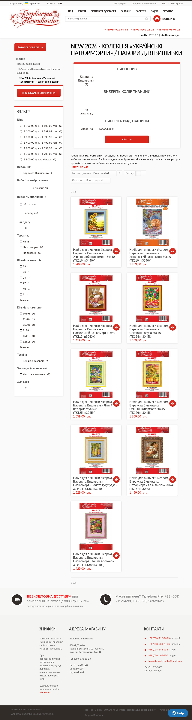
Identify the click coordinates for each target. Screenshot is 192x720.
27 (26, 283)
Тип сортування (81, 173)
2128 (28, 330)
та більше (40, 159)
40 (26, 288)
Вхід (164, 3)
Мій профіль (120, 3)
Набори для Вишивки (28, 64)
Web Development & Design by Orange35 (32, 714)
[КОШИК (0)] (156, 18)
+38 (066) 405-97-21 (159, 655)
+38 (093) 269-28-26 (148, 601)
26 (26, 272)
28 (26, 277)
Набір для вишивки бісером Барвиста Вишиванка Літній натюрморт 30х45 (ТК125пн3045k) (92, 407)
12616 (29, 341)
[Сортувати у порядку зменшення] (119, 173)
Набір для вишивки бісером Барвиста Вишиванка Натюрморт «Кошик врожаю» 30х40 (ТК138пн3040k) (93, 559)
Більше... (25, 300)
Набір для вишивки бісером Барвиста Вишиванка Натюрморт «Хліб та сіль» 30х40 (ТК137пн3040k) (152, 483)
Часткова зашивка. (36, 374)
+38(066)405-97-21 (168, 29)
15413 (29, 335)
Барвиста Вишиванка (86, 80)
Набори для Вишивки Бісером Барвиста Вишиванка (38, 71)
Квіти (28, 241)
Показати (77, 180)
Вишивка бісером (36, 360)
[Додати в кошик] (116, 251)
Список (143, 173)
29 (26, 266)
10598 (29, 313)
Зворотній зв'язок (94, 715)
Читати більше (79, 166)
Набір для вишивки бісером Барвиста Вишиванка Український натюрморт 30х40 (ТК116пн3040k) (150, 255)
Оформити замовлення (144, 3)
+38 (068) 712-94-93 (159, 638)
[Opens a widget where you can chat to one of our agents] (178, 713)
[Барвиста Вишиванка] (35, 17)
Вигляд (129, 173)
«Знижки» (45, 692)
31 (26, 294)
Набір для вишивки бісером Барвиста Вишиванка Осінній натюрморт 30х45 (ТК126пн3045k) (148, 407)
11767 (29, 319)
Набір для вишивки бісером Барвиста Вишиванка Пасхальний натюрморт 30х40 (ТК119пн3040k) (94, 331)
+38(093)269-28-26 (142, 29)
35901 (29, 324)
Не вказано (32, 252)
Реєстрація (177, 3)
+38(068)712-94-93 (116, 29)
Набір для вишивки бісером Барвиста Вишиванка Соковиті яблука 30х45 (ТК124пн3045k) (148, 331)
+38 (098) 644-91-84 (159, 649)
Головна (20, 59)
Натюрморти (33, 247)
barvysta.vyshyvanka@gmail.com (165, 661)
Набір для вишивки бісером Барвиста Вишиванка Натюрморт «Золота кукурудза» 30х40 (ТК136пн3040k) (95, 483)
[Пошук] (147, 19)
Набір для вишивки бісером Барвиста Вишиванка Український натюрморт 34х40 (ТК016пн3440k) (94, 255)
